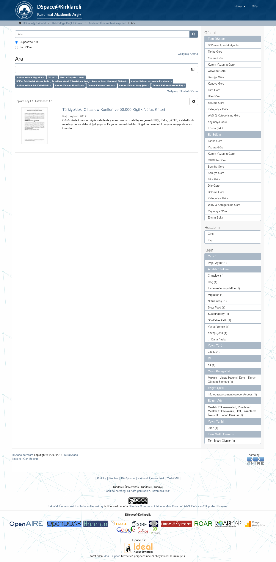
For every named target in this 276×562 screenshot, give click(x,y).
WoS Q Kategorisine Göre (224, 115)
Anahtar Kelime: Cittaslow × (102, 85)
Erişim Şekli (215, 128)
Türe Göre (214, 90)
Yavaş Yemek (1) (218, 326)
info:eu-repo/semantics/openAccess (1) (232, 394)
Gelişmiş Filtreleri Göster (182, 91)
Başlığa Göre (216, 77)
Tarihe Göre (215, 51)
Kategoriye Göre (218, 109)
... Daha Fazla (217, 339)
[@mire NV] (255, 461)
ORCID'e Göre (217, 71)
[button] (240, 6)
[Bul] (193, 34)
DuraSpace (71, 455)
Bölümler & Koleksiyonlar (223, 45)
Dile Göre (214, 96)
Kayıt (211, 240)
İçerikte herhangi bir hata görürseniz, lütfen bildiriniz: (138, 491)
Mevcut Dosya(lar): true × (72, 77)
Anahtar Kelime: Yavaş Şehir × (134, 85)
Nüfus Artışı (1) (217, 301)
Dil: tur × (52, 77)
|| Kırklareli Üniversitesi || (150, 478)
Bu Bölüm (25, 47)
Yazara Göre (215, 58)
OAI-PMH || (173, 478)
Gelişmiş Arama (188, 54)
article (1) (214, 352)
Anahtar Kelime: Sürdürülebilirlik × (34, 85)
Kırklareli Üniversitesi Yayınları (107, 23)
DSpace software (22, 455)
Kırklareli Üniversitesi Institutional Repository (76, 506)
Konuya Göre (216, 83)
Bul (193, 69)
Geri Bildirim (31, 459)
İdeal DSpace (112, 556)
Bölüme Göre (216, 103)
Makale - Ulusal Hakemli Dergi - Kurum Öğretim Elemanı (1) (232, 379)
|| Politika (100, 478)
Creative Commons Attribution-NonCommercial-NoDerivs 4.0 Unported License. (178, 506)
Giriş (211, 233)
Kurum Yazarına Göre (221, 64)
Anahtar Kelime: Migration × (30, 77)
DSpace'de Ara (28, 42)
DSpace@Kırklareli (34, 23)
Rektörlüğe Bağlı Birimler (67, 23)
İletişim (16, 459)
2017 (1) (213, 428)
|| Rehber (112, 478)
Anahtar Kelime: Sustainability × (169, 85)
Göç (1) (212, 282)
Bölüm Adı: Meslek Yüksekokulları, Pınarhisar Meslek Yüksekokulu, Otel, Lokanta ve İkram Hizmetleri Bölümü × (72, 81)
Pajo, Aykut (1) (217, 263)
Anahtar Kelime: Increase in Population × (151, 81)
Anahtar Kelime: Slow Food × (70, 85)
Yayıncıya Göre (217, 122)
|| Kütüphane (126, 478)
